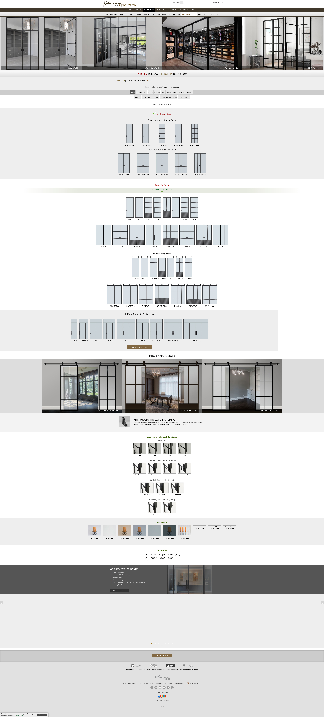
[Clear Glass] (94, 530)
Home (129, 10)
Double (163, 92)
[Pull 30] (169, 448)
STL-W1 (144, 97)
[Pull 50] (184, 448)
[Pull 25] (154, 448)
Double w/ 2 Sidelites (172, 92)
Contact (193, 10)
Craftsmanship (173, 10)
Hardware (214, 14)
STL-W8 (187, 97)
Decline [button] (34, 714)
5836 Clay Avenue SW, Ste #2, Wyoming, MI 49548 (170, 683)
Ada (163, 669)
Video (165, 10)
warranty (158, 692)
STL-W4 (162, 97)
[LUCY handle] (154, 468)
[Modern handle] (184, 468)
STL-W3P (156, 97)
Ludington (168, 669)
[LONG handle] (147, 488)
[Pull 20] (139, 448)
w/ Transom (189, 92)
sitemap (162, 706)
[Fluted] (184, 530)
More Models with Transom (139, 347)
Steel (188, 14)
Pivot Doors (162, 14)
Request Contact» (162, 655)
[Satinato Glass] (109, 530)
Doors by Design (149, 14)
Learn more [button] (19, 715)
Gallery (158, 10)
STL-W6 (174, 97)
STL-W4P (168, 97)
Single (145, 92)
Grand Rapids (146, 669)
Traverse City (174, 669)
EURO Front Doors (116, 14)
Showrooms (184, 10)
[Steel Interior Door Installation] (190, 580)
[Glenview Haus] (160, 687)
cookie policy (165, 692)
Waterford (159, 669)
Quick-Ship (134, 14)
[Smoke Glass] (124, 530)
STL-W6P (181, 97)
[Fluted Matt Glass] (199, 525)
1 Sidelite (150, 92)
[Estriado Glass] (214, 525)
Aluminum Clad (174, 14)
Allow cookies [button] (42, 714)
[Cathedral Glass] (229, 525)
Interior (203, 14)
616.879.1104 (218, 3)
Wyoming (153, 669)
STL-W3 (150, 97)
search (177, 2)
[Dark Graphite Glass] (169, 530)
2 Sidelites (157, 92)
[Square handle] (169, 468)
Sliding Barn (182, 92)
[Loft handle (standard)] (139, 468)
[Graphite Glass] (139, 530)
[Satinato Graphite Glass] (154, 530)
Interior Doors (149, 10)
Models (133, 92)
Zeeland (140, 669)
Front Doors (137, 10)
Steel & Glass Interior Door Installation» (119, 591)
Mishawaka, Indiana (192, 669)
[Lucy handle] (162, 488)
